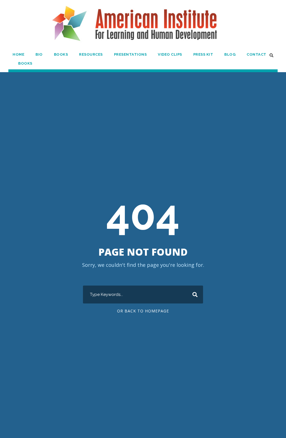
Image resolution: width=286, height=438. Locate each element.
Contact (256, 54)
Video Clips (170, 54)
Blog (229, 54)
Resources (91, 54)
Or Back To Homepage (143, 311)
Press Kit (203, 54)
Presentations (130, 54)
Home (18, 54)
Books (61, 54)
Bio (39, 54)
